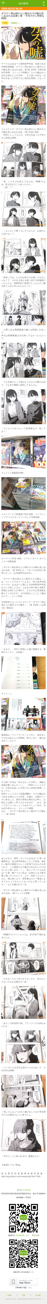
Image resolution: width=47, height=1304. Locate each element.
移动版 (35, 1235)
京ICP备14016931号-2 (35, 1299)
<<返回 (9, 1295)
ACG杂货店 (27, 1190)
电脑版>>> (15, 22)
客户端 (38, 1295)
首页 (23, 1295)
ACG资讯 (24, 1299)
